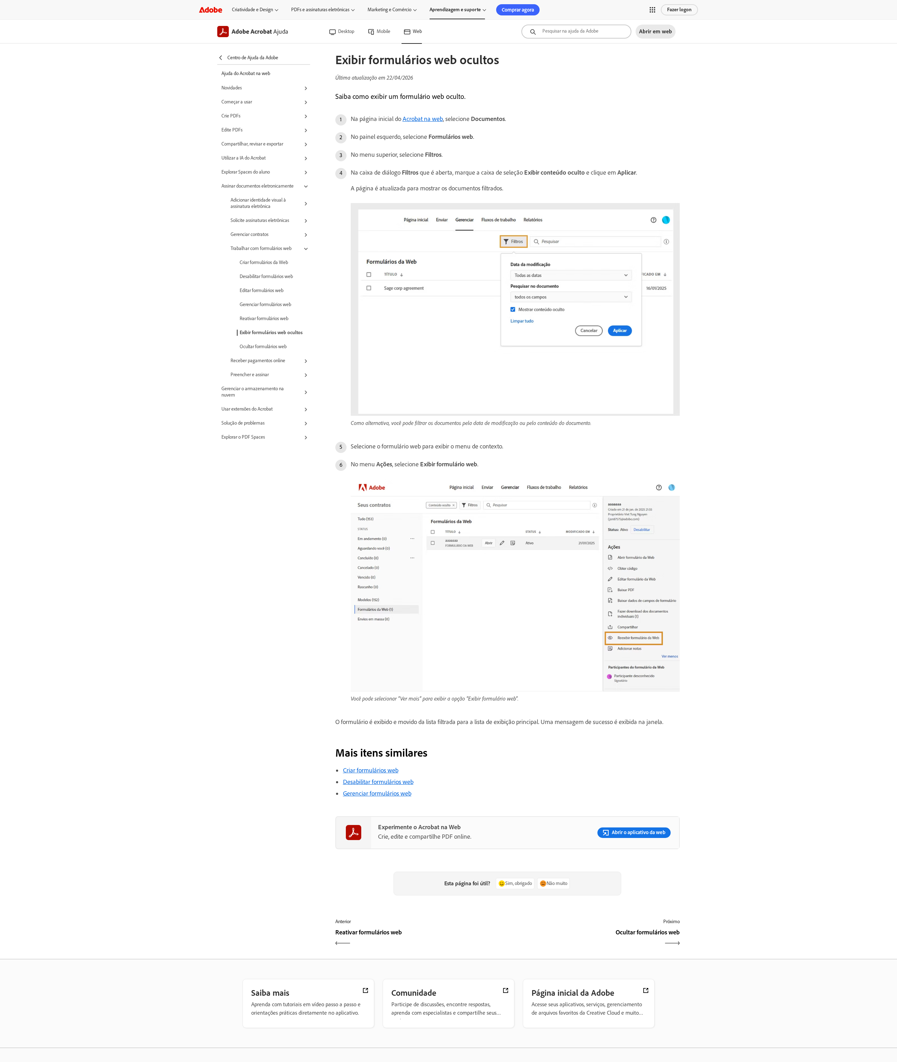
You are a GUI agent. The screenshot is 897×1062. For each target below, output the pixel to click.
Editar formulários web (261, 290)
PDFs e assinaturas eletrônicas (320, 10)
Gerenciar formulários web (265, 304)
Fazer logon (679, 10)
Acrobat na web (423, 119)
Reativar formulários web (264, 319)
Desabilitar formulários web (266, 276)
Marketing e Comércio (389, 10)
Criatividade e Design (252, 10)
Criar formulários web (370, 770)
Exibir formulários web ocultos (271, 333)
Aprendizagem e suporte (455, 10)
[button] (652, 9)
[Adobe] (210, 9)
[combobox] (576, 32)
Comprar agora (518, 10)
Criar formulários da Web (264, 262)
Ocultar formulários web (263, 347)
